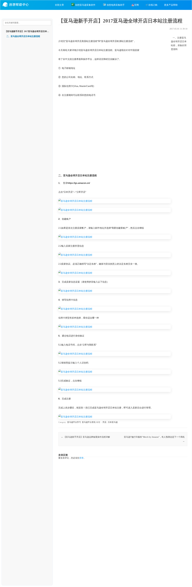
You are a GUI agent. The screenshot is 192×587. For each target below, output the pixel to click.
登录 (81, 458)
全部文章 (59, 5)
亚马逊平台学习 (74, 422)
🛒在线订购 (151, 5)
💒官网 (135, 5)
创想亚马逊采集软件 (85, 5)
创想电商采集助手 (116, 5)
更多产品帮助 (171, 5)
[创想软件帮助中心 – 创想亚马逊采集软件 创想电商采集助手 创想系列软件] (16, 8)
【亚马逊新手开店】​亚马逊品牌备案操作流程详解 (85, 437)
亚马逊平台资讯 (89, 422)
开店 (104, 422)
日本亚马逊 (113, 422)
